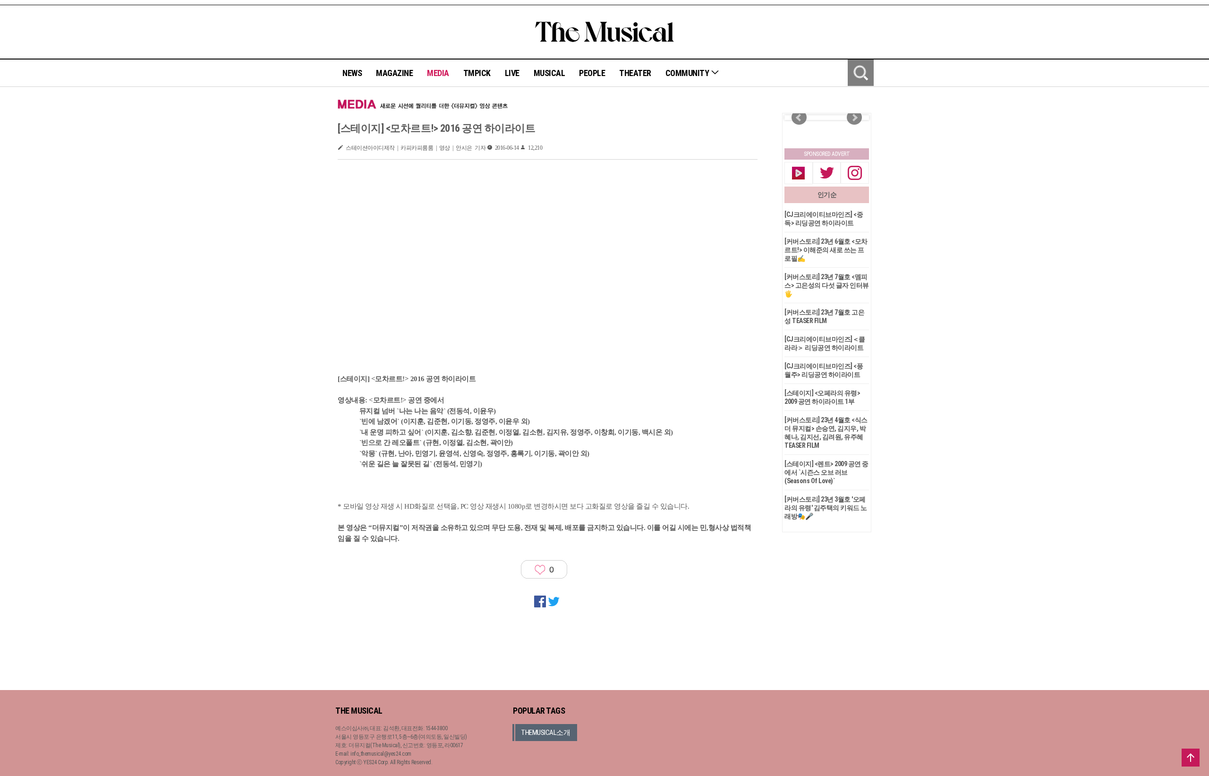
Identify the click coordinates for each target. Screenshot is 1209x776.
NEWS (352, 73)
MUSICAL (549, 73)
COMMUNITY (688, 73)
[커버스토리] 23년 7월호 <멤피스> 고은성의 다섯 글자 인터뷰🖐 (826, 285)
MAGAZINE (394, 73)
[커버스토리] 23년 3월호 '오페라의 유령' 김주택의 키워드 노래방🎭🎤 (825, 507)
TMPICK (477, 73)
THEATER (635, 73)
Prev (799, 117)
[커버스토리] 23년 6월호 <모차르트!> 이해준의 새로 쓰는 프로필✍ (826, 250)
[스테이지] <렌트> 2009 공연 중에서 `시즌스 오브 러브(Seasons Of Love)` (826, 472)
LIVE (512, 73)
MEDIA (438, 73)
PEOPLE (592, 73)
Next (854, 117)
